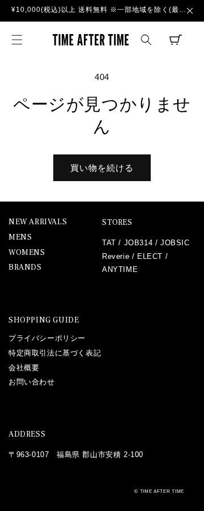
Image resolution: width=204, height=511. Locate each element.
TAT (109, 242)
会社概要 (23, 367)
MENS (20, 237)
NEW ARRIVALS (37, 222)
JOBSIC (175, 242)
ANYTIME (120, 269)
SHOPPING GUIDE (43, 320)
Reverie (115, 256)
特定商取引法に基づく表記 (54, 353)
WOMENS (26, 253)
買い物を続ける (102, 168)
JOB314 (138, 242)
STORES (117, 222)
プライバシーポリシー (47, 338)
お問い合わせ (31, 382)
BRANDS (25, 268)
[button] (17, 39)
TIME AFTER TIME (162, 491)
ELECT (150, 256)
